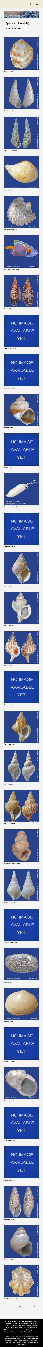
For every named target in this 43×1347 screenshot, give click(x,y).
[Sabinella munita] (21, 93)
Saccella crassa (8, 190)
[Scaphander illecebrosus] (21, 925)
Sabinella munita (9, 111)
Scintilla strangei (8, 982)
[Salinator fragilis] (21, 410)
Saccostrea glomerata (10, 229)
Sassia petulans (8, 784)
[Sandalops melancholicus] (21, 489)
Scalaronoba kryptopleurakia (12, 863)
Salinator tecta (8, 467)
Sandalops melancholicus (11, 507)
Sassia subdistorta (9, 823)
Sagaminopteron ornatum (11, 269)
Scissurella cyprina (9, 1061)
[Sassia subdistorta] (21, 806)
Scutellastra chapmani (10, 1299)
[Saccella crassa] (21, 172)
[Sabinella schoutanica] (21, 133)
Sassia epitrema (8, 625)
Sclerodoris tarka (9, 1180)
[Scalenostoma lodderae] (21, 885)
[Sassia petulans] (21, 766)
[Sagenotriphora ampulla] (21, 291)
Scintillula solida (8, 1021)
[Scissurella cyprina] (21, 1043)
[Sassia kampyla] (21, 647)
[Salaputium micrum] (21, 370)
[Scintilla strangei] (21, 964)
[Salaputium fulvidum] (21, 331)
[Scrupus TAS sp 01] (21, 1241)
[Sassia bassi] (21, 568)
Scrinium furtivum (9, 1219)
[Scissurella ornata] (21, 1083)
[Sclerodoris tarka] (21, 1162)
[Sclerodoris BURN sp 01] (21, 1123)
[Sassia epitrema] (21, 608)
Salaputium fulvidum (10, 348)
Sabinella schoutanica (10, 150)
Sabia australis (8, 71)
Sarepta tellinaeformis (10, 546)
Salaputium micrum (9, 388)
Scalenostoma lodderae (11, 903)
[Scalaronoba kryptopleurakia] (21, 845)
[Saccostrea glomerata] (21, 212)
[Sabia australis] (21, 53)
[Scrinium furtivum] (21, 1202)
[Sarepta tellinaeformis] (21, 529)
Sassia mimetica (9, 705)
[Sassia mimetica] (21, 687)
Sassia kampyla (8, 665)
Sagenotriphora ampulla (11, 309)
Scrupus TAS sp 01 (9, 1259)
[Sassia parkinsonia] (21, 727)
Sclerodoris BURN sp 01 (11, 1140)
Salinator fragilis (8, 427)
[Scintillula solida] (21, 1004)
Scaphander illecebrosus (11, 942)
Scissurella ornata (9, 1101)
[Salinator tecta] (21, 449)
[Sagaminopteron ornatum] (21, 251)
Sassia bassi (8, 586)
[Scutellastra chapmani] (21, 1281)
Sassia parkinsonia (9, 744)
